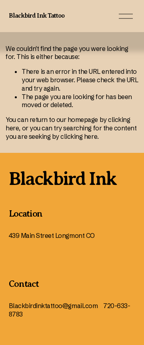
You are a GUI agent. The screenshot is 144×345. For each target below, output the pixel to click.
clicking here (78, 136)
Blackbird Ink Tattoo (37, 15)
